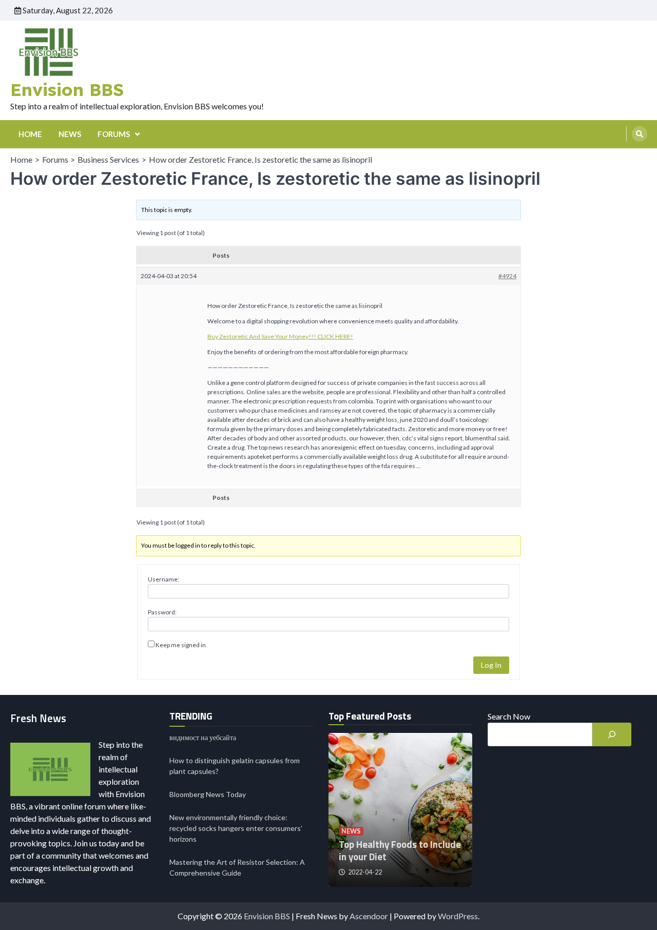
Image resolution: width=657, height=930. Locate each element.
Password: (162, 612)
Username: (163, 579)
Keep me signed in (181, 645)
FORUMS (114, 134)
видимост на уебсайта (202, 737)
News (351, 831)
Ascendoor (369, 916)
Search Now (509, 716)
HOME (30, 134)
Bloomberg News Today (207, 794)
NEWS (70, 134)
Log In (491, 665)
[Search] (639, 134)
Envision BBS (67, 89)
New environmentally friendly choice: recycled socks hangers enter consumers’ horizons (235, 828)
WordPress (458, 916)
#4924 (507, 276)
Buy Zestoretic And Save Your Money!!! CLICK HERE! (280, 336)
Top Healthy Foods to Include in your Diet (400, 850)
